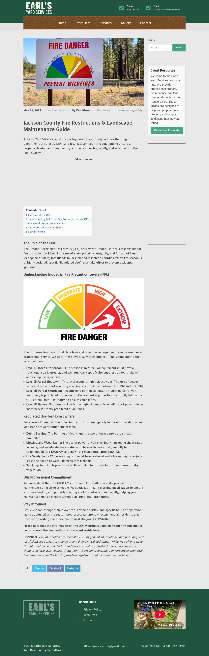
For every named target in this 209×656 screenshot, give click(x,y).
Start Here (83, 23)
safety (138, 110)
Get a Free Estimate (167, 130)
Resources (103, 110)
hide (42, 210)
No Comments (56, 110)
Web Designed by (43, 650)
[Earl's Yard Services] (38, 8)
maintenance (125, 110)
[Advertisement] (83, 182)
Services (106, 23)
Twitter (39, 568)
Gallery (126, 23)
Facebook (56, 568)
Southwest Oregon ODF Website (87, 519)
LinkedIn (72, 568)
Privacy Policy (92, 610)
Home (62, 23)
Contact (145, 23)
